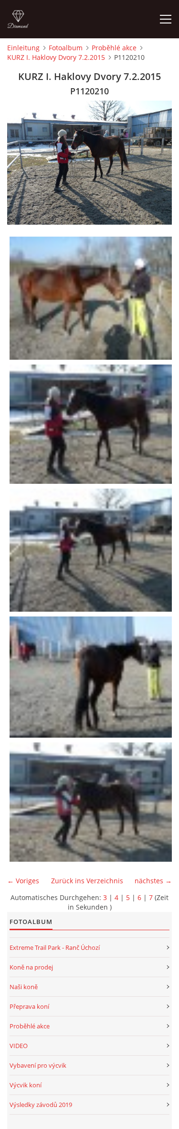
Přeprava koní (29, 1006)
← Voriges (23, 880)
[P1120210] (92, 550)
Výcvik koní (26, 1085)
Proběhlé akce (114, 47)
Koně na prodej (31, 967)
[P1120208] (92, 298)
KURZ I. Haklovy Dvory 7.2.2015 (56, 57)
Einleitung (23, 47)
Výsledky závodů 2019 (41, 1104)
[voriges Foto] (22, 163)
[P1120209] (92, 424)
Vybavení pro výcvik (38, 1065)
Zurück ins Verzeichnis (87, 880)
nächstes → (153, 880)
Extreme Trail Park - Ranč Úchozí (55, 947)
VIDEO (19, 1045)
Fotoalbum (66, 47)
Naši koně (24, 986)
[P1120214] (92, 677)
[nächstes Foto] (156, 163)
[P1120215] (92, 801)
